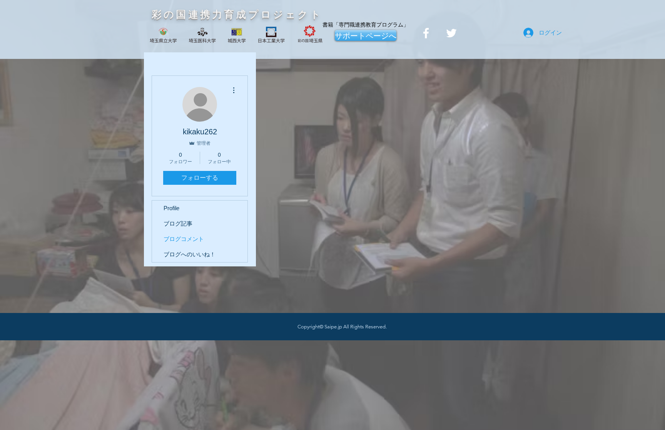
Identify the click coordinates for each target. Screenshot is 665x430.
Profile (171, 208)
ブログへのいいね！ (190, 254)
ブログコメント (184, 239)
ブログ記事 (178, 223)
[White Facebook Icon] (426, 33)
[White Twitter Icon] (451, 33)
